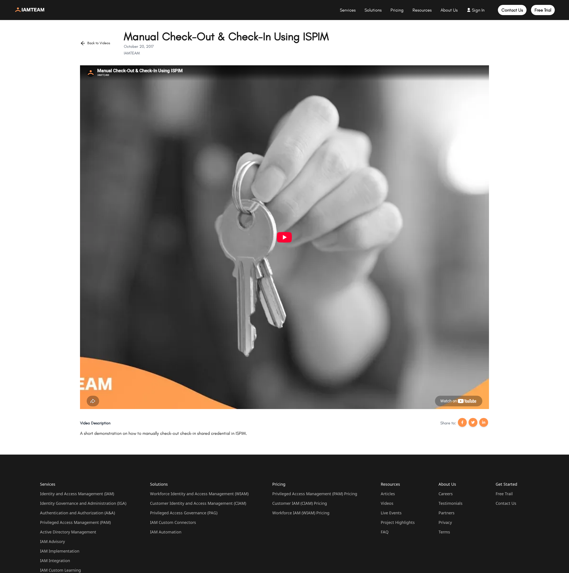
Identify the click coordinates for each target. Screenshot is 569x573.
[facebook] (462, 423)
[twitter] (473, 423)
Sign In (478, 10)
